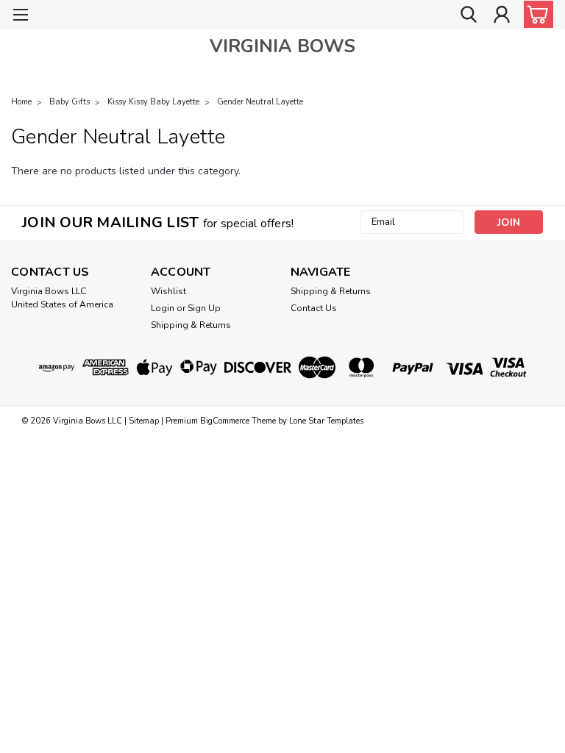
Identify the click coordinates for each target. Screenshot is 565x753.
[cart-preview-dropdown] (535, 14)
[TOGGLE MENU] (20, 16)
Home (21, 101)
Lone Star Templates (326, 421)
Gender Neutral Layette (260, 101)
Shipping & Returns (191, 325)
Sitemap (144, 421)
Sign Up (204, 308)
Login (162, 308)
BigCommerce (224, 421)
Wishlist (168, 291)
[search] (469, 15)
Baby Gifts (69, 101)
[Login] (502, 15)
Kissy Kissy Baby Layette (153, 101)
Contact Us (314, 308)
